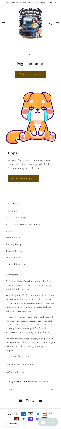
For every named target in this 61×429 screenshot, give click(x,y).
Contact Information (16, 264)
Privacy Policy (13, 257)
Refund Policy (13, 237)
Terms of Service (14, 250)
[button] (3, 23)
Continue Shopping (23, 178)
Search (9, 231)
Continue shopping (30, 74)
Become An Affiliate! (16, 217)
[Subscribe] (52, 389)
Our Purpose (12, 211)
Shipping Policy (13, 244)
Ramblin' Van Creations (26, 424)
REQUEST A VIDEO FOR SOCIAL (24, 224)
